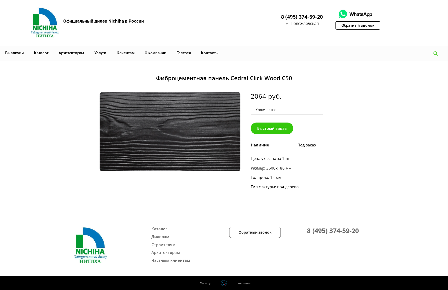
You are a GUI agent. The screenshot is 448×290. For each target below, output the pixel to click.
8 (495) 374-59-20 (302, 17)
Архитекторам (71, 53)
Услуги (100, 53)
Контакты (210, 53)
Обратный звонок (255, 232)
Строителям (163, 244)
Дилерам (160, 236)
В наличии (14, 53)
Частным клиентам (170, 260)
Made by (205, 283)
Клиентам (126, 53)
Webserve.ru (245, 283)
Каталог (41, 53)
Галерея (184, 53)
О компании (155, 53)
